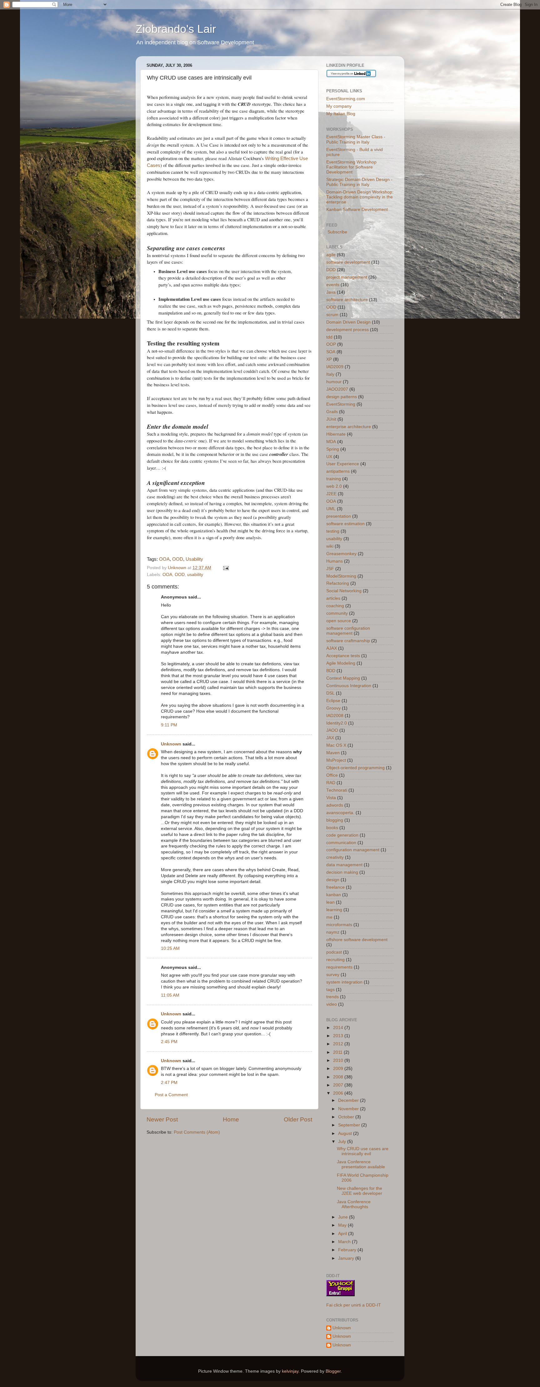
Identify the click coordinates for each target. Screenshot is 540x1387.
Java (331, 292)
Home (231, 1119)
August (345, 1133)
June (343, 1217)
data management (344, 864)
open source (338, 620)
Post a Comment (171, 1094)
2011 (338, 1052)
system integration (344, 982)
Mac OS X (336, 745)
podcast (334, 952)
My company (339, 106)
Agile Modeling (340, 663)
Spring (332, 449)
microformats (339, 924)
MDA (331, 441)
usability (195, 574)
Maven (333, 752)
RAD (330, 782)
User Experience (342, 464)
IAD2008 (334, 715)
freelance (335, 887)
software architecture (347, 299)
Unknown (171, 744)
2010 (338, 1060)
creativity (335, 857)
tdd (329, 337)
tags (330, 989)
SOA (330, 351)
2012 (338, 1044)
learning (334, 909)
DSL (330, 693)
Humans (334, 561)
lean (330, 902)
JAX (330, 737)
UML (331, 508)
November (349, 1108)
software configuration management (348, 631)
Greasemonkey (341, 553)
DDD (331, 269)
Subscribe (336, 232)
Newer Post (162, 1119)
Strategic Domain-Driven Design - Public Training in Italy (359, 182)
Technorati (336, 790)
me (329, 917)
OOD (177, 559)
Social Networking (344, 590)
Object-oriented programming (355, 767)
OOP (331, 344)
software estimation (345, 523)
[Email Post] (225, 567)
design (332, 879)
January (346, 1258)
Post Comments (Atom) (197, 1132)
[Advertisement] (220, 1154)
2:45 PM (169, 1041)
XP (329, 359)
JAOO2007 (337, 389)
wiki (329, 546)
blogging (334, 820)
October (346, 1117)
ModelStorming (341, 576)
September (349, 1125)
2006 (338, 1093)
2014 (338, 1027)
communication (341, 842)
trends (332, 996)
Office (332, 775)
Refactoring (337, 583)
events (332, 284)
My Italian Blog (340, 113)
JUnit (331, 419)
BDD (330, 670)
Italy (330, 374)
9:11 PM (169, 725)
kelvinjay (290, 1371)
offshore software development (357, 939)
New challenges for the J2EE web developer (359, 1191)
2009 (338, 1068)
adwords (334, 805)
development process (347, 329)
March (345, 1241)
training (333, 478)
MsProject (336, 760)
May (343, 1225)
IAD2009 (334, 366)
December (349, 1100)
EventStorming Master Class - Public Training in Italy (355, 139)
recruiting (335, 959)
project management (346, 277)
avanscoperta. (340, 812)
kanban (333, 894)
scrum (332, 314)
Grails (332, 411)
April (343, 1233)
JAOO (332, 730)
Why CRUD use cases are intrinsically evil (362, 1151)
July (342, 1141)
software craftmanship (348, 640)
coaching (335, 605)
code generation (342, 835)
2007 (338, 1085)
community (337, 613)
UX (329, 456)
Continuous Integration (348, 685)
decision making (342, 872)
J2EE (331, 493)
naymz (332, 932)
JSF (330, 568)
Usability (194, 559)
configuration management (352, 849)
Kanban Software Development (357, 209)
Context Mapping (343, 678)
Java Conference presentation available (361, 1164)
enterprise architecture (348, 426)
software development (348, 262)
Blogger (333, 1371)
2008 (338, 1077)
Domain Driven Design (348, 322)
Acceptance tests (343, 655)
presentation (338, 516)
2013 (338, 1035)
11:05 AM (170, 995)
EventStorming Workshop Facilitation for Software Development (351, 167)
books (332, 827)
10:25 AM (170, 948)
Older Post (298, 1119)
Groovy (333, 708)
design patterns (341, 396)
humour (334, 381)
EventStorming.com (345, 98)
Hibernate (336, 434)
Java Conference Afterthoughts (354, 1204)
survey (332, 974)
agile (331, 254)
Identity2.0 (336, 723)
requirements (339, 967)
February (348, 1250)
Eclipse (333, 700)
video (331, 1004)
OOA (164, 559)
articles (333, 598)
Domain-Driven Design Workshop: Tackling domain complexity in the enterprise (359, 197)
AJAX (331, 648)
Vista (331, 797)
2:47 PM (169, 1082)
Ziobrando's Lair (176, 28)
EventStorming (340, 404)
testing (332, 531)
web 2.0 (334, 486)
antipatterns (338, 471)
